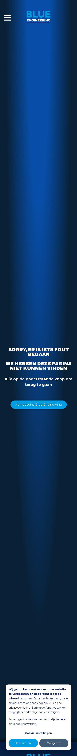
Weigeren (53, 743)
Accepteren (23, 743)
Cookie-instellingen (38, 733)
